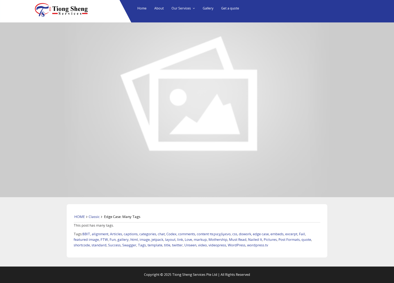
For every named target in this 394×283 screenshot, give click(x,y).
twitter (177, 245)
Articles (116, 234)
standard (99, 245)
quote (306, 239)
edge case (261, 234)
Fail (302, 234)
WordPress (236, 245)
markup (200, 239)
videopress (217, 245)
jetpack (157, 239)
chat (161, 234)
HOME (79, 216)
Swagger (129, 245)
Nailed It (255, 239)
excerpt (291, 234)
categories (147, 234)
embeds (277, 234)
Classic (94, 216)
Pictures (270, 239)
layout (170, 239)
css (234, 234)
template (155, 245)
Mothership (217, 239)
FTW (104, 239)
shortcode (82, 245)
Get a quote (230, 8)
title (167, 245)
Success (114, 245)
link (180, 239)
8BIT (86, 234)
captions (131, 234)
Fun (113, 239)
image (145, 239)
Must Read (237, 239)
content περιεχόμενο (214, 234)
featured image (86, 239)
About (159, 8)
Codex (171, 234)
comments (186, 234)
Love (188, 239)
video (202, 245)
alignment (100, 234)
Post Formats (289, 239)
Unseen (190, 245)
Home (142, 8)
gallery (123, 239)
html (134, 239)
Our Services (181, 8)
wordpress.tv (257, 245)
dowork (245, 234)
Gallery (208, 8)
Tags (142, 245)
